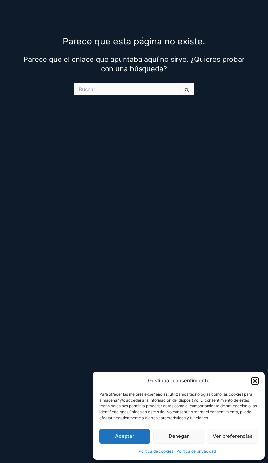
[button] (255, 381)
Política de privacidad (196, 451)
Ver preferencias (233, 436)
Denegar (179, 436)
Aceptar (124, 436)
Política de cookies (156, 451)
